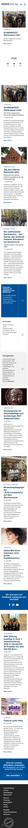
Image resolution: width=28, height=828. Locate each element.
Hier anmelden (13, 775)
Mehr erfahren (8, 43)
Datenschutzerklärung (10, 812)
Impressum (6, 814)
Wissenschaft (7, 795)
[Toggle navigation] (24, 4)
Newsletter (6, 810)
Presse (5, 804)
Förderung (6, 800)
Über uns (6, 798)
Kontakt (5, 807)
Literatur (5, 790)
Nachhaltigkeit (7, 802)
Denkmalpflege (7, 792)
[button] (3, 825)
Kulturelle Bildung (8, 788)
